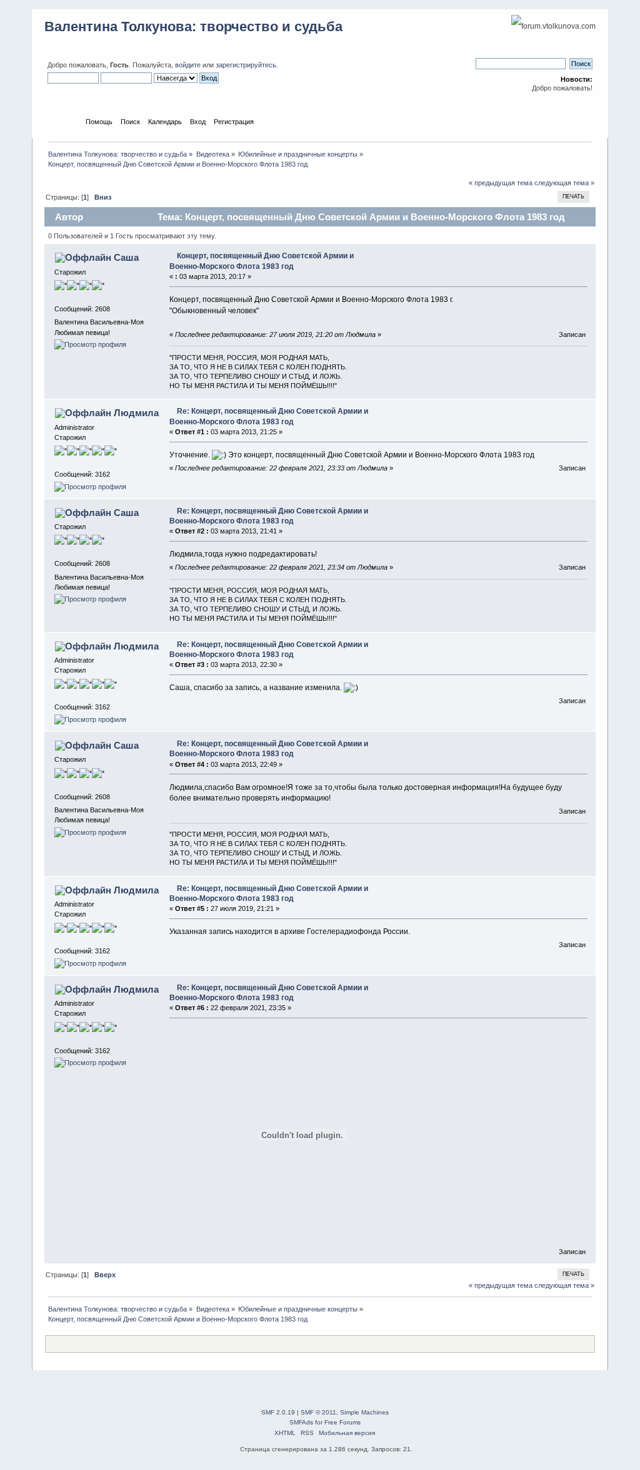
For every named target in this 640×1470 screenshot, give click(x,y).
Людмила (136, 412)
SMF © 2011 (318, 1412)
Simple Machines (364, 1412)
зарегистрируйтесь (246, 65)
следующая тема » (564, 183)
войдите (188, 65)
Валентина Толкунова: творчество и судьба (193, 26)
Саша (126, 257)
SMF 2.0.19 (278, 1412)
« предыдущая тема (500, 183)
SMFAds (301, 1422)
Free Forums (342, 1422)
